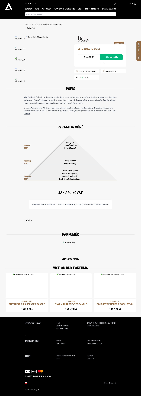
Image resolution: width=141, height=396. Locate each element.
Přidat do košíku (111, 57)
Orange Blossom (70, 161)
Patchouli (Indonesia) (70, 176)
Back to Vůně (31, 28)
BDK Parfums (36, 24)
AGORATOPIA (31, 376)
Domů (26, 24)
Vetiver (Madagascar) (70, 171)
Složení (27, 220)
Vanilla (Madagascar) (70, 173)
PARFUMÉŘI (90, 359)
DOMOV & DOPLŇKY (92, 9)
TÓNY (58, 359)
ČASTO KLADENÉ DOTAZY (94, 344)
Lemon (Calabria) (70, 145)
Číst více (27, 114)
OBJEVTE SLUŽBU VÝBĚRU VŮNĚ (65, 356)
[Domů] (15, 6)
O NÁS (58, 323)
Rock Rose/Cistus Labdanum (70, 179)
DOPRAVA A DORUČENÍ (93, 341)
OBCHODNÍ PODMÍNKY (62, 326)
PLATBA (58, 341)
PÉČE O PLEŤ (46, 9)
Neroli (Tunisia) (70, 148)
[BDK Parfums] (83, 39)
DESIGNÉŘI (28, 9)
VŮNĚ (37, 9)
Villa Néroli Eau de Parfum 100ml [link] (52, 24)
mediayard (35, 390)
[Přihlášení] (115, 4)
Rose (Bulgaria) (70, 163)
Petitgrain (70, 142)
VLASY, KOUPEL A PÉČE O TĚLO (64, 9)
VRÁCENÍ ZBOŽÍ (60, 344)
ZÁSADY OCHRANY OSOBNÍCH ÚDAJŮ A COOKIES (101, 323)
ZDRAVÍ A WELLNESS (109, 9)
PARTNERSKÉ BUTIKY (93, 326)
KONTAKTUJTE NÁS (30, 3)
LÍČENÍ (80, 9)
